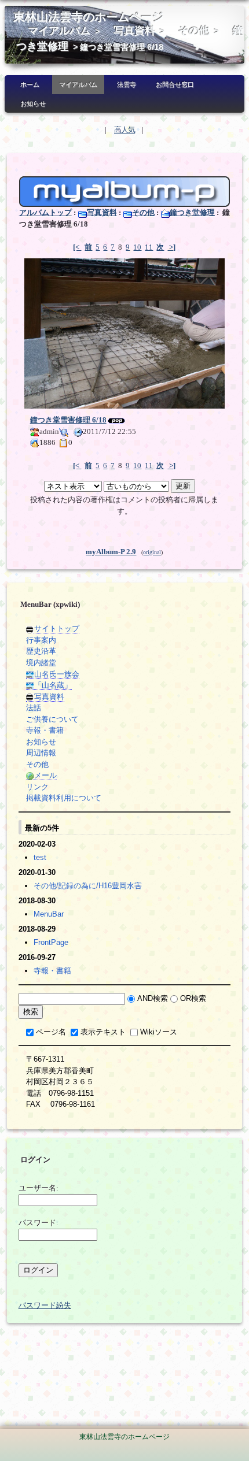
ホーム (29, 84)
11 (149, 247)
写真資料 (134, 30)
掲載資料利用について (63, 797)
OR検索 (193, 998)
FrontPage (51, 942)
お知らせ (33, 103)
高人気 (124, 129)
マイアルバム (59, 30)
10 (137, 247)
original (152, 552)
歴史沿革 (41, 651)
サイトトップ (56, 628)
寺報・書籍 (45, 730)
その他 (194, 30)
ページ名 (51, 1032)
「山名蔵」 (53, 685)
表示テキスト (103, 1032)
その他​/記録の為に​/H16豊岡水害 (88, 885)
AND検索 (152, 998)
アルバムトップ (45, 212)
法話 (33, 707)
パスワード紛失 (45, 1305)
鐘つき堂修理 (192, 212)
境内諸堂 (41, 662)
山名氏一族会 (56, 674)
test (40, 857)
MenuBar (49, 914)
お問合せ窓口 (175, 84)
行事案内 (41, 640)
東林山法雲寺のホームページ (88, 17)
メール (45, 775)
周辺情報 (41, 752)
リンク (37, 787)
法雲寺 (126, 84)
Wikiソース (158, 1032)
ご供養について (52, 719)
